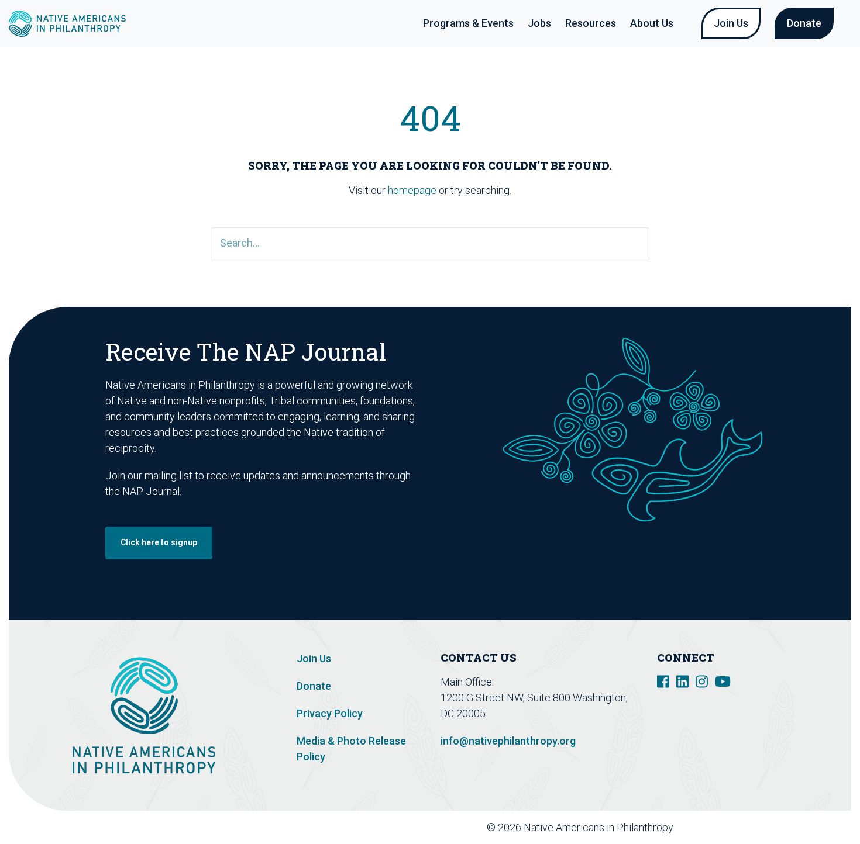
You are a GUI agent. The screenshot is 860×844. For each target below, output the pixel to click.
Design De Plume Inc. (782, 827)
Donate (804, 23)
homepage (412, 190)
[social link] (663, 680)
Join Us (731, 23)
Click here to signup (159, 542)
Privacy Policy (330, 713)
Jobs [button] (539, 23)
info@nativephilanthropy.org (508, 741)
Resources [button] (590, 23)
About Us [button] (651, 23)
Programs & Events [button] (468, 23)
